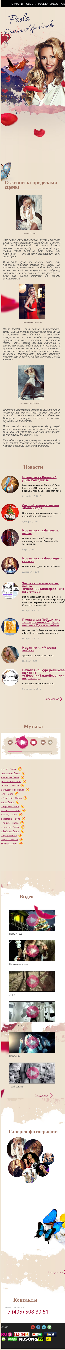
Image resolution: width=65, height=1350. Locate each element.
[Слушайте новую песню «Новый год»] (10, 512)
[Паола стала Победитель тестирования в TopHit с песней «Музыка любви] (10, 626)
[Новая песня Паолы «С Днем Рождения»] (10, 484)
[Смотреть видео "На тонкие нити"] (32, 950)
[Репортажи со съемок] (42, 1170)
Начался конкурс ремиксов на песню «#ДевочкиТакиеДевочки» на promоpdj (43, 674)
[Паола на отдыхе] (29, 1175)
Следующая (52, 699)
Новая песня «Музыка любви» (39, 648)
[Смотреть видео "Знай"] (32, 981)
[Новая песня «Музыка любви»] (10, 654)
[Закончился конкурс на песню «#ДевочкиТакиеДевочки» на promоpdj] (10, 590)
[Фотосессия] (19, 1149)
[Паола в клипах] (33, 1149)
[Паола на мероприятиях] (30, 1161)
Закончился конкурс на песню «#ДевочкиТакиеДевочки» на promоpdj (43, 587)
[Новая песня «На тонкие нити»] (10, 537)
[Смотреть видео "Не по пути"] (32, 1011)
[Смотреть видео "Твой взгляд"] (32, 1073)
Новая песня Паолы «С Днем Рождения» (39, 478)
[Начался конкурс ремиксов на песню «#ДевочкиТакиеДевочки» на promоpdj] (10, 677)
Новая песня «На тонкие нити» (40, 531)
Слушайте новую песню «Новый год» (40, 506)
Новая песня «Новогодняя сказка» (42, 559)
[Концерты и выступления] (17, 1168)
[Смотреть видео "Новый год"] (32, 920)
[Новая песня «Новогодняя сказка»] (10, 565)
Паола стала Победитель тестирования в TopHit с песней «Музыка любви (41, 622)
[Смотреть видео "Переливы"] (32, 1042)
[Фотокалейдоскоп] (48, 1158)
